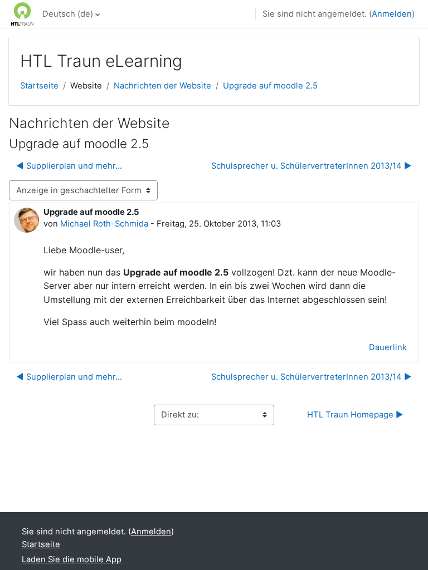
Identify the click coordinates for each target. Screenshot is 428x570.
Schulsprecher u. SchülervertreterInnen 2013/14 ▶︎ (311, 166)
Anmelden (392, 14)
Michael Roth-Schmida (104, 224)
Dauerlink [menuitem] (388, 347)
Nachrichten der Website (162, 86)
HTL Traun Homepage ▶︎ (355, 415)
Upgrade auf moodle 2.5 (270, 86)
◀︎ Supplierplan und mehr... (69, 166)
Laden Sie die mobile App (71, 559)
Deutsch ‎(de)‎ (67, 14)
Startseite (39, 86)
